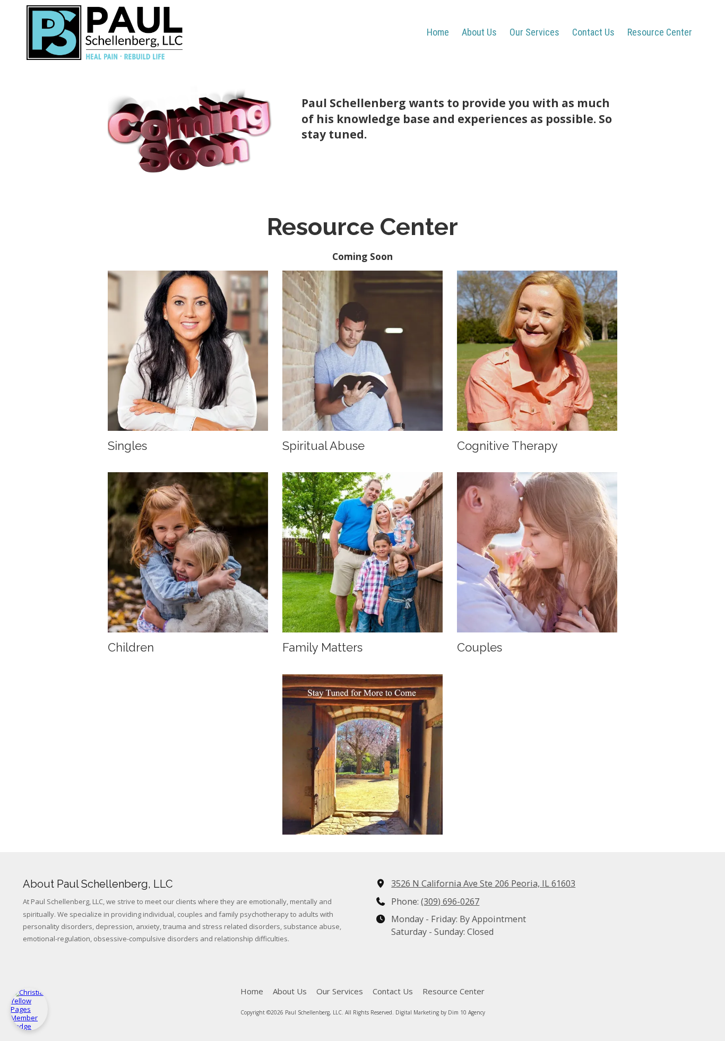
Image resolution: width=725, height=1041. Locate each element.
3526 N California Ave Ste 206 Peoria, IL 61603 (483, 883)
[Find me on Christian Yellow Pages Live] (29, 1009)
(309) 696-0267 (450, 901)
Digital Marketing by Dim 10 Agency (440, 1012)
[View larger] (188, 351)
